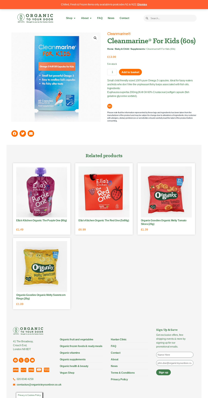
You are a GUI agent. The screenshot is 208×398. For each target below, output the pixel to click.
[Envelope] (32, 360)
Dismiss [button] (142, 4)
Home (110, 49)
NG (110, 106)
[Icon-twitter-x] (21, 360)
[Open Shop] (74, 18)
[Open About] (90, 18)
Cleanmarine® (119, 34)
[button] (95, 38)
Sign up (163, 372)
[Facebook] (15, 360)
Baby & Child (122, 49)
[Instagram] (26, 360)
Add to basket (130, 72)
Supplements (137, 49)
